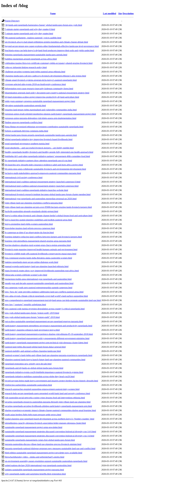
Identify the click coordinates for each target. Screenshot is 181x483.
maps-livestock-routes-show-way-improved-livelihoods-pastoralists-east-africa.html (42, 270)
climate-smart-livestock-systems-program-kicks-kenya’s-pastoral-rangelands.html (41, 80)
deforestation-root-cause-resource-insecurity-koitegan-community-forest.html (39, 88)
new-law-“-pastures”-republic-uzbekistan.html (25, 304)
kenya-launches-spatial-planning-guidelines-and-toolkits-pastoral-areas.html (38, 220)
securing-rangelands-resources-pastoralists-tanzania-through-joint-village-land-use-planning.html (47, 402)
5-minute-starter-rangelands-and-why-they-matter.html (29, 33)
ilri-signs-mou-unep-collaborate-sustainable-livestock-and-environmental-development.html (45, 169)
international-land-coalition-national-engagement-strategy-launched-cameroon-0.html (42, 182)
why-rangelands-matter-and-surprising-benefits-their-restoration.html (35, 474)
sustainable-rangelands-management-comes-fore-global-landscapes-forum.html (40, 440)
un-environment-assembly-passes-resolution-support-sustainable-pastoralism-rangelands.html (46, 461)
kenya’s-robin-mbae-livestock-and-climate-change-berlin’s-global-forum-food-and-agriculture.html (48, 215)
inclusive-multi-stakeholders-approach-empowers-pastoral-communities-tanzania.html (43, 173)
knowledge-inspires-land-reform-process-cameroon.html (30, 228)
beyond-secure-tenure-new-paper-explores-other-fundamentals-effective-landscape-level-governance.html (52, 46)
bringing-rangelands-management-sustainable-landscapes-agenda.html (36, 54)
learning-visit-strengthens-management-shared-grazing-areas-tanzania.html (38, 241)
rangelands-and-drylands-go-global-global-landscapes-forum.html (34, 368)
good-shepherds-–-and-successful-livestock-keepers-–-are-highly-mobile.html (39, 148)
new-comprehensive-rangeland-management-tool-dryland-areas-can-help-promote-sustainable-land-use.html (53, 300)
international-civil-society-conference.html (23, 177)
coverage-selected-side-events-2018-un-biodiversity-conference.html (35, 84)
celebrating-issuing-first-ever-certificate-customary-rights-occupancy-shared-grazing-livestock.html (48, 63)
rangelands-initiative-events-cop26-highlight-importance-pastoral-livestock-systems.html (44, 372)
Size (120, 13)
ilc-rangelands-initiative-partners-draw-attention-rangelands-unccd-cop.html (38, 160)
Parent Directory (12, 21)
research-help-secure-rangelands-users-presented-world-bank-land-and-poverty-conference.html (47, 393)
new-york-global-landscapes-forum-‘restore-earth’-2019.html (32, 313)
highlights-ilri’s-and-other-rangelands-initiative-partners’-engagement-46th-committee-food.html (47, 156)
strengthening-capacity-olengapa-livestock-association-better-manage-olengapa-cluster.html (45, 423)
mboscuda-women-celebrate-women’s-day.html (26, 275)
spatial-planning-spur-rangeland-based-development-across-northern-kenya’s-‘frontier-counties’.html (49, 419)
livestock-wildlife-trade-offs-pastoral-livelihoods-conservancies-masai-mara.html (40, 254)
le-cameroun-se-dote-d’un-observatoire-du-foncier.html (29, 232)
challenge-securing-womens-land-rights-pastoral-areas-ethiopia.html (35, 71)
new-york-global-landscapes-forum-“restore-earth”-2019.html (32, 317)
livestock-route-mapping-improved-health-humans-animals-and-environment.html (41, 249)
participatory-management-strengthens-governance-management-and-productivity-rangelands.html (48, 325)
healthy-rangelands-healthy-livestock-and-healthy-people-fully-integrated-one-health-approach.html (49, 152)
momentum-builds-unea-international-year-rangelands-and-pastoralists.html (38, 279)
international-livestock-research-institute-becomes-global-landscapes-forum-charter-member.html (47, 194)
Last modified (109, 13)
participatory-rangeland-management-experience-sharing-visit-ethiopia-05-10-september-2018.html (49, 334)
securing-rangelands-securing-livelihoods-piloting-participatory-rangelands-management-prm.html (48, 406)
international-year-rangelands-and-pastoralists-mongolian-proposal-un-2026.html (41, 198)
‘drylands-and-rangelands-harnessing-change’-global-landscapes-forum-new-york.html (43, 25)
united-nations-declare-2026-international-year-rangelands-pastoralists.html (38, 465)
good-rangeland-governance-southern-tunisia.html (27, 143)
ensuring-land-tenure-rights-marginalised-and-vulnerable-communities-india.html (41, 110)
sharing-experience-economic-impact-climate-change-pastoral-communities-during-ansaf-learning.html (50, 410)
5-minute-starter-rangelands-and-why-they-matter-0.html (30, 29)
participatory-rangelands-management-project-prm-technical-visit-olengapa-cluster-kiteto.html (46, 342)
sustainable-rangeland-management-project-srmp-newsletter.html (33, 427)
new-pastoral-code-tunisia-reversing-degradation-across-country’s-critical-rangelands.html (45, 309)
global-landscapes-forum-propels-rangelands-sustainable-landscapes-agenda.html (41, 135)
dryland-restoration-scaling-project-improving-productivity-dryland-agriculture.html (42, 97)
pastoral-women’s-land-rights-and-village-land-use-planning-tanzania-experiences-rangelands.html (48, 355)
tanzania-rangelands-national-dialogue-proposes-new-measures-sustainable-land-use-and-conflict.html (50, 448)
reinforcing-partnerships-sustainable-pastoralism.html (28, 385)
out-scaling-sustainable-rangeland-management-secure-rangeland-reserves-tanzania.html (44, 321)
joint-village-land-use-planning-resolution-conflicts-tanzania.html (34, 203)
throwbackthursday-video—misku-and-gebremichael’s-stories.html (34, 457)
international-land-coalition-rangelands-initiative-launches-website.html (36, 190)
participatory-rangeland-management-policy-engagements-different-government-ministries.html (47, 338)
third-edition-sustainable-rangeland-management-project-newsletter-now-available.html (43, 453)
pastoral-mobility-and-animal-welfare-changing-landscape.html (33, 351)
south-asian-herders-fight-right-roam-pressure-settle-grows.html (33, 414)
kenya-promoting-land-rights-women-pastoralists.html (29, 224)
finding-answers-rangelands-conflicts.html (23, 122)
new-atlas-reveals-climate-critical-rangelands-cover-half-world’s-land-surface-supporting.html (46, 296)
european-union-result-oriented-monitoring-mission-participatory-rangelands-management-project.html (50, 114)
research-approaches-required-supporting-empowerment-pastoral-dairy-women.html (42, 389)
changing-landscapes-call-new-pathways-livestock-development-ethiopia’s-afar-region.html (45, 76)
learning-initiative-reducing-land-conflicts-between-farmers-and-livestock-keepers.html (43, 237)
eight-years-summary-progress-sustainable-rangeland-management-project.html (40, 101)
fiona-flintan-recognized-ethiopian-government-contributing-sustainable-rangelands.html (44, 126)
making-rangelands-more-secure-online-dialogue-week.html (31, 262)
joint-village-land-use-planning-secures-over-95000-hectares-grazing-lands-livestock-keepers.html (48, 207)
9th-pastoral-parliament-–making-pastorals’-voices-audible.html (33, 38)
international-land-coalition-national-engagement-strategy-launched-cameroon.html (41, 186)
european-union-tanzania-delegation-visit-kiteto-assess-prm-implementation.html (40, 118)
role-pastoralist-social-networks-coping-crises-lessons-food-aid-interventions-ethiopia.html (45, 397)
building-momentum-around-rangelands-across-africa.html (31, 59)
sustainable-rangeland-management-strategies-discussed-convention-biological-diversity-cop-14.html (49, 436)
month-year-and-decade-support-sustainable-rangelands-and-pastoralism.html (39, 283)
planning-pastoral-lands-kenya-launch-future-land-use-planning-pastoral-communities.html (45, 359)
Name (53, 13)
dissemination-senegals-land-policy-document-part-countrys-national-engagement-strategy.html (47, 93)
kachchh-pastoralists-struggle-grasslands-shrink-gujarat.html (31, 211)
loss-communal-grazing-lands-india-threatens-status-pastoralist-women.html (38, 258)
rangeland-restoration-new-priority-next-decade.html (28, 364)
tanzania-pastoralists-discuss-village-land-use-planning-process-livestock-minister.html (43, 444)
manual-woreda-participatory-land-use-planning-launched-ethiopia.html (36, 266)
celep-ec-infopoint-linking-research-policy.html (26, 67)
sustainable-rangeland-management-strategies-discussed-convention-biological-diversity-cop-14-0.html (50, 431)
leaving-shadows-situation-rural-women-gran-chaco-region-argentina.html (38, 245)
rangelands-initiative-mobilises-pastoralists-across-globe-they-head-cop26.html (40, 376)
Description (128, 13)
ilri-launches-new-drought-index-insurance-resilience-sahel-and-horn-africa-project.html (44, 165)
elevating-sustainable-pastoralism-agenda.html (25, 105)
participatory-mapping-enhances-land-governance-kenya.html (32, 330)
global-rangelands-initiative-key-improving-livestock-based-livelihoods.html (38, 139)
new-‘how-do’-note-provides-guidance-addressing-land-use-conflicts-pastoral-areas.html (44, 292)
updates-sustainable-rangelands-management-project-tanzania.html (34, 469)
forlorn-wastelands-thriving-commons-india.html (26, 131)
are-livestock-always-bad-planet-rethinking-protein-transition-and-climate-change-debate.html (46, 42)
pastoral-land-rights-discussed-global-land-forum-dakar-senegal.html (35, 347)
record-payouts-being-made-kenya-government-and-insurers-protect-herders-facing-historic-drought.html (51, 381)
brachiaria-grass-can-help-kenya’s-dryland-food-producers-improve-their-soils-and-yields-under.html (49, 50)
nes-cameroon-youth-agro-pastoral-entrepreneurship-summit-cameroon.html (38, 287)
